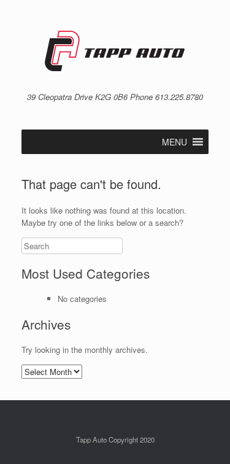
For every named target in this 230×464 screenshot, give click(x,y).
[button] (174, 142)
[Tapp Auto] (115, 51)
